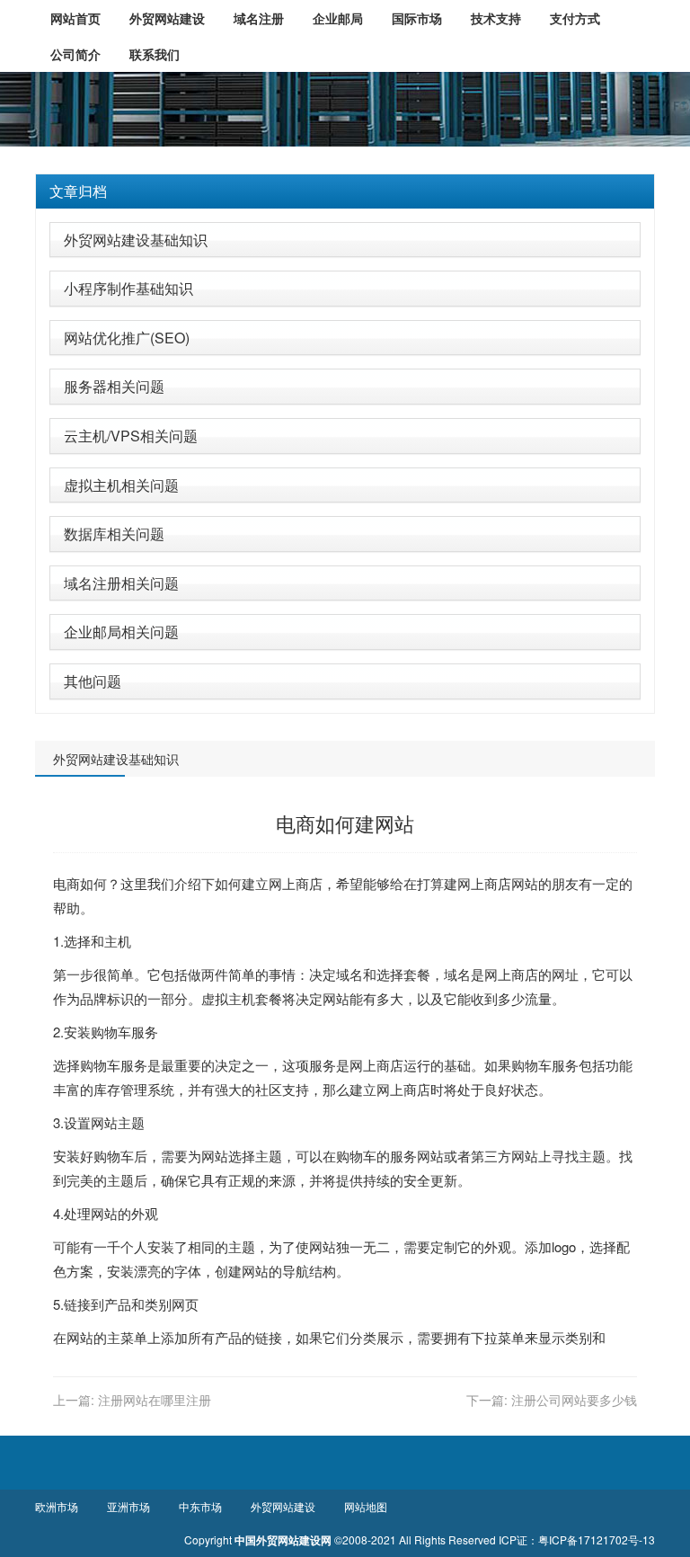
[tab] (345, 191)
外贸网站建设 (283, 1506)
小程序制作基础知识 (128, 288)
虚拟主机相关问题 (121, 485)
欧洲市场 (56, 1506)
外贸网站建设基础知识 (136, 239)
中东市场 (200, 1506)
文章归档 (78, 191)
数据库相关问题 (114, 533)
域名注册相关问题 (121, 583)
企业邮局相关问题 (121, 631)
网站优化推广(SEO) (127, 337)
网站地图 (365, 1506)
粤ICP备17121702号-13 (596, 1539)
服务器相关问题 (114, 386)
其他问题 (92, 681)
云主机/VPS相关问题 (131, 435)
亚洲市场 (128, 1506)
